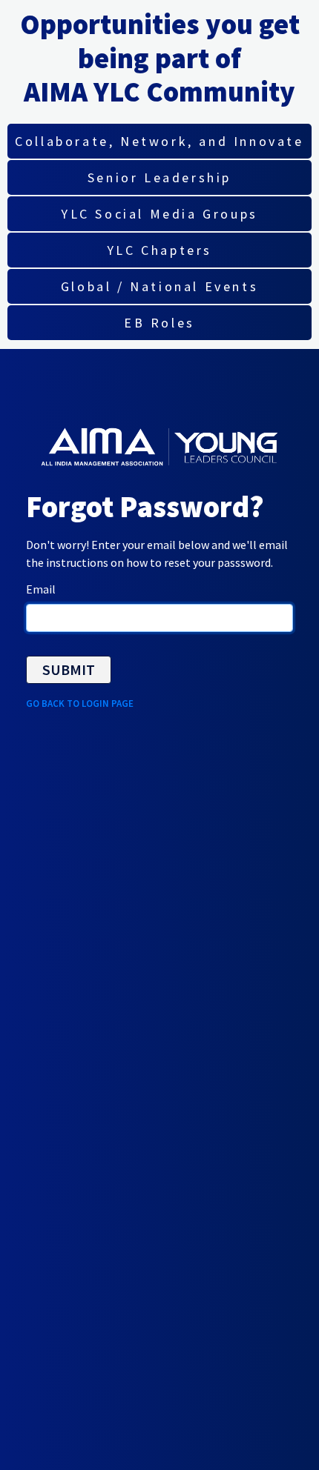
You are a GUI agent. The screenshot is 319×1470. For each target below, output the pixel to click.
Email (41, 589)
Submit (68, 669)
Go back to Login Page (80, 703)
